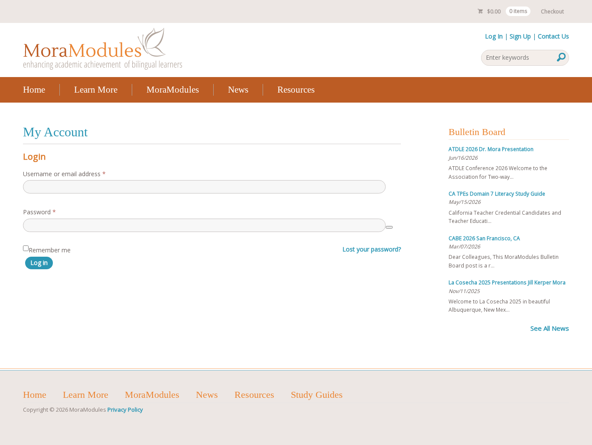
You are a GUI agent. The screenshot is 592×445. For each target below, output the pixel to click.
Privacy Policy (125, 409)
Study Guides (317, 394)
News (238, 89)
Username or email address (76, 173)
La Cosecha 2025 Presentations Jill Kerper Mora (507, 282)
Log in (39, 262)
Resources (296, 89)
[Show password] (389, 227)
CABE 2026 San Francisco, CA (484, 238)
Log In (494, 36)
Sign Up (520, 36)
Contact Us (553, 36)
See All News (549, 328)
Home (34, 89)
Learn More (95, 89)
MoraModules (172, 89)
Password (51, 211)
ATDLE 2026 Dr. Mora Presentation (491, 149)
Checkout (552, 11)
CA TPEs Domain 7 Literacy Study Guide (497, 193)
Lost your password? (371, 249)
